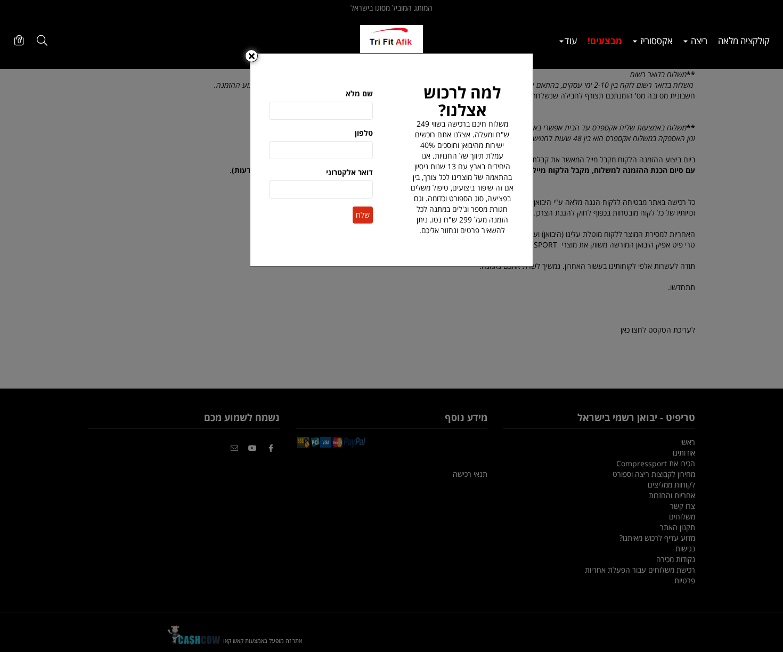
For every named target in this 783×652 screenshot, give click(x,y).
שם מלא (359, 93)
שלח (363, 215)
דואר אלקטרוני (349, 172)
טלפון (364, 133)
